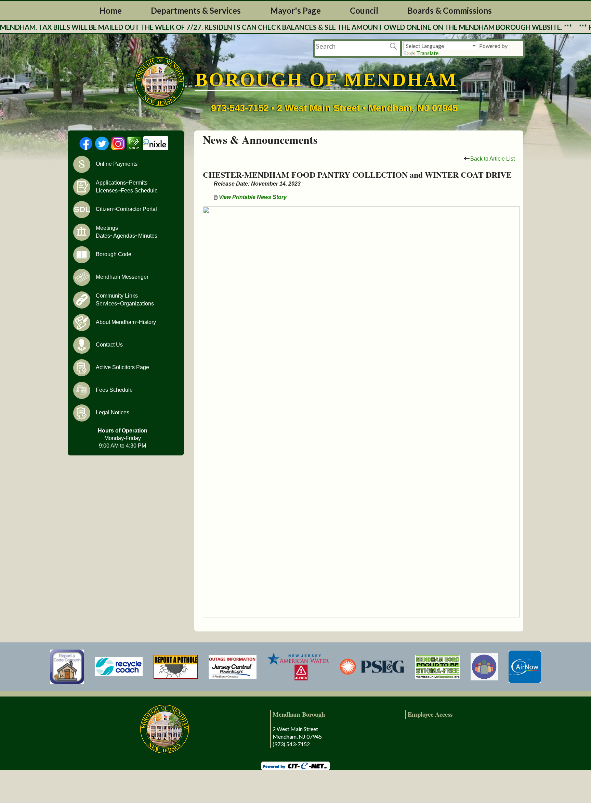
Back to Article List (492, 159)
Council (364, 10)
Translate (427, 53)
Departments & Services (196, 10)
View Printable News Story (252, 197)
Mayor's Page (295, 10)
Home (110, 10)
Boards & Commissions (449, 10)
